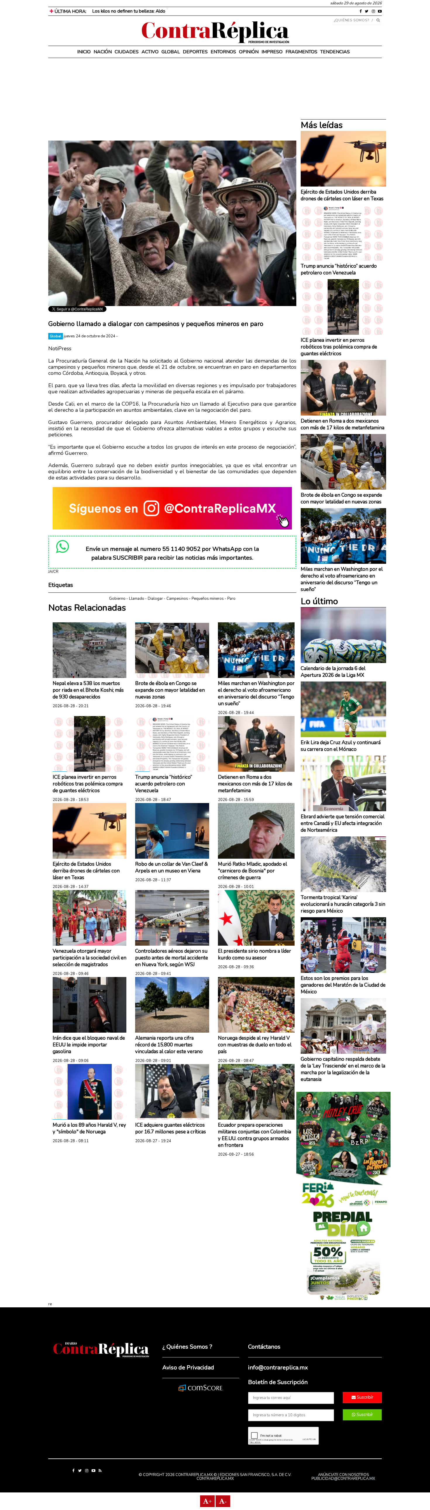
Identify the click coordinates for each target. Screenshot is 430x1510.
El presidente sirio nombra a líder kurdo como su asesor (254, 954)
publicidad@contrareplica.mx (343, 1478)
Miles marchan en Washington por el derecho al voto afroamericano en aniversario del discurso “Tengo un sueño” (256, 693)
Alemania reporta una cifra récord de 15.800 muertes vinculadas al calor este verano (169, 1045)
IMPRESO (272, 52)
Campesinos (177, 598)
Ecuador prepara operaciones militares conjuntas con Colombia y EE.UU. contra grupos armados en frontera (254, 1135)
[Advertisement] (172, 100)
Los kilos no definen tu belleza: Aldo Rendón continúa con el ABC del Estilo (168, 11)
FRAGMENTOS (301, 52)
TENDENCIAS (335, 52)
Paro (231, 598)
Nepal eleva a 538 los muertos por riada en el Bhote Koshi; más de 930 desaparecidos (88, 690)
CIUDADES (127, 52)
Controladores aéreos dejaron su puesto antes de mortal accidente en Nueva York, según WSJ (171, 958)
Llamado (136, 598)
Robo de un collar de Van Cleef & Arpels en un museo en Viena (171, 867)
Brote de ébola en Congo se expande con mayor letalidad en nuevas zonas (170, 690)
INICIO (84, 52)
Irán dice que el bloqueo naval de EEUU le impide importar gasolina (89, 1045)
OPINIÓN (249, 52)
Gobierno (117, 598)
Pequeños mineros (208, 598)
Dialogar (155, 598)
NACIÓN (103, 52)
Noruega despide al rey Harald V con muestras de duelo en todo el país (254, 1045)
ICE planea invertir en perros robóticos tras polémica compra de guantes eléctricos (88, 784)
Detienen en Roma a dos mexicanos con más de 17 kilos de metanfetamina (255, 784)
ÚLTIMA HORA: (69, 11)
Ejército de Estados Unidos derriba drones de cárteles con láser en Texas (86, 871)
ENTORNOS (223, 52)
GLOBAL (170, 52)
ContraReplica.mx (215, 1478)
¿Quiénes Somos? (351, 20)
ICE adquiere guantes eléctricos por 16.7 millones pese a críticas (170, 1128)
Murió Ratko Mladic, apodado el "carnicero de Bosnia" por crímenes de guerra (252, 871)
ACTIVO (150, 52)
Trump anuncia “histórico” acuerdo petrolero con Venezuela (163, 784)
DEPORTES (195, 52)
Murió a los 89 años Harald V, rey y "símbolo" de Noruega (89, 1128)
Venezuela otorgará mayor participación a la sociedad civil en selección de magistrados (89, 958)
